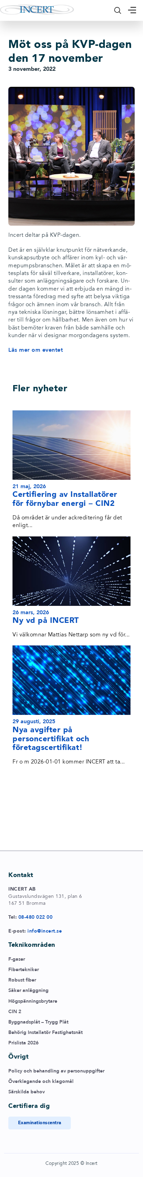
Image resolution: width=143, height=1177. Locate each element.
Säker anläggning (28, 990)
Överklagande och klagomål (41, 1081)
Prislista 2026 (23, 1043)
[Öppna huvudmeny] (132, 10)
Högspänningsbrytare (32, 1001)
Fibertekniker (23, 969)
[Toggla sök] (117, 10)
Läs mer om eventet (35, 350)
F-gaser (16, 959)
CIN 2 (14, 1011)
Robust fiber (22, 980)
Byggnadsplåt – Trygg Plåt (38, 1022)
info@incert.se (44, 931)
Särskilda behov (26, 1091)
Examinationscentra (39, 1123)
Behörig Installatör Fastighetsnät (45, 1032)
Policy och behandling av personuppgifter (56, 1071)
